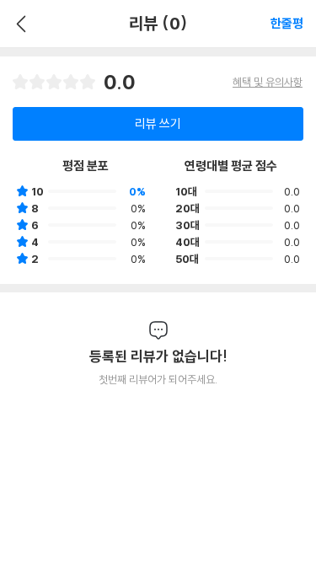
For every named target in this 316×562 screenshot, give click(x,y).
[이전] (19, 24)
